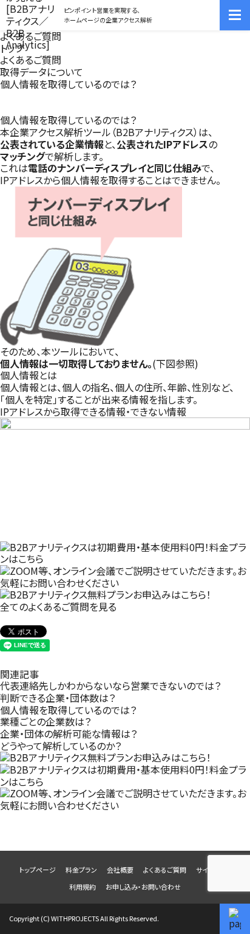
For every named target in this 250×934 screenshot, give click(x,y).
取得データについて (41, 71)
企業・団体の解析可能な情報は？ (68, 733)
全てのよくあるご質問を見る (58, 606)
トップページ (37, 869)
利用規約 (82, 886)
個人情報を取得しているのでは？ (68, 709)
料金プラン (81, 869)
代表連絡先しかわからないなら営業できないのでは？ (110, 685)
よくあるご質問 (30, 59)
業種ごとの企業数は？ (45, 721)
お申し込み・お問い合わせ (143, 886)
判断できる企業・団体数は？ (57, 697)
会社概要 (120, 869)
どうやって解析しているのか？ (60, 745)
